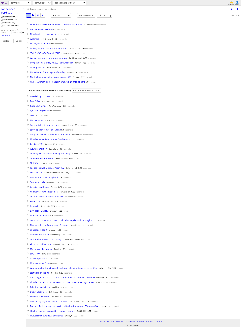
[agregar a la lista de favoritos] (28, 24)
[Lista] (28, 15)
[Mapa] (42, 15)
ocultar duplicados (11, 25)
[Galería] (38, 15)
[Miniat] (33, 15)
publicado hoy (9, 22)
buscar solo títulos (10, 17)
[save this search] (237, 9)
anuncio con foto (10, 19)
